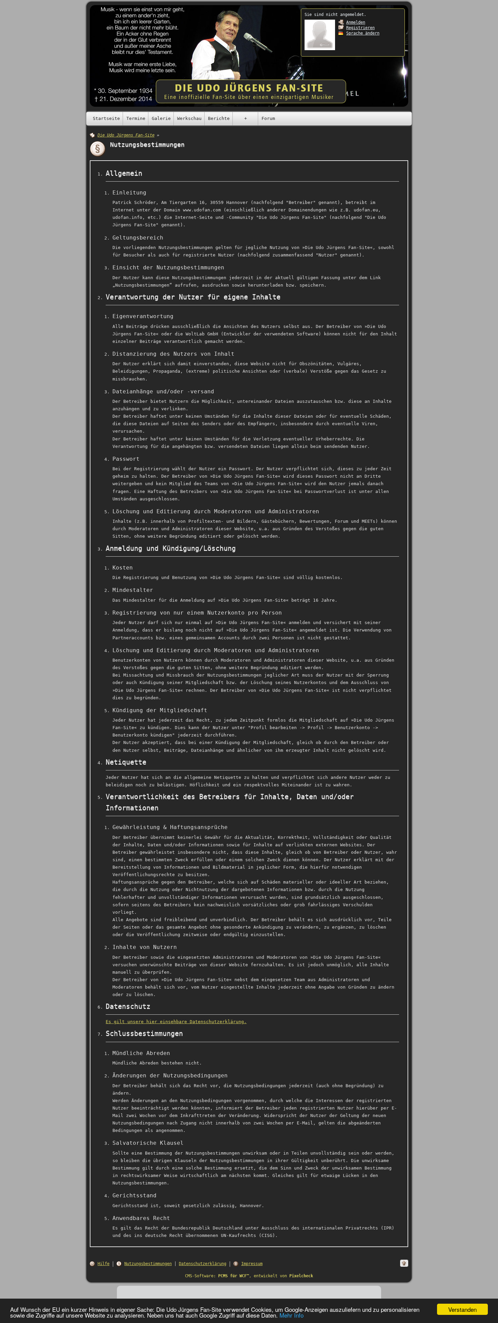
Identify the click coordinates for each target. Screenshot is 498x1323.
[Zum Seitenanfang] (404, 1263)
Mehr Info (291, 1315)
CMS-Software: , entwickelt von (249, 1276)
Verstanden (462, 1309)
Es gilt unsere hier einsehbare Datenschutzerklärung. (176, 1021)
